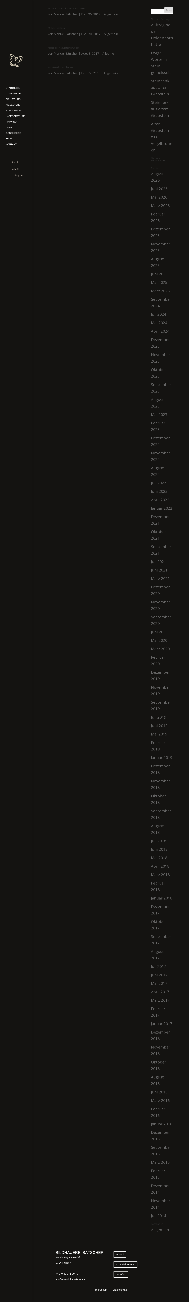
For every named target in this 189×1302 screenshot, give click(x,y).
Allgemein (111, 14)
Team (9, 138)
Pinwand (11, 121)
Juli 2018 (158, 840)
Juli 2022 (158, 482)
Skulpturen (13, 99)
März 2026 (160, 205)
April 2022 (160, 499)
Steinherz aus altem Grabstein (160, 109)
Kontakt (11, 144)
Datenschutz (119, 1290)
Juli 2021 (158, 561)
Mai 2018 (159, 857)
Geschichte (13, 133)
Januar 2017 (161, 1023)
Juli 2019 (158, 717)
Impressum (100, 1290)
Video (9, 127)
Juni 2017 (159, 974)
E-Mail (15, 168)
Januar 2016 (161, 1123)
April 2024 (160, 331)
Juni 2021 (159, 570)
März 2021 (160, 578)
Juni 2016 (159, 1092)
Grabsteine (13, 93)
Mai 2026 (159, 197)
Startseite (13, 88)
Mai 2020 (159, 640)
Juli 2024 (158, 314)
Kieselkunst (14, 105)
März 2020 (160, 648)
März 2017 (160, 1000)
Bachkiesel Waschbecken (61, 67)
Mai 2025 (159, 282)
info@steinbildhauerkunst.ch (70, 1279)
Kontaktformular (125, 1264)
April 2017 (160, 991)
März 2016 (160, 1100)
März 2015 (160, 1162)
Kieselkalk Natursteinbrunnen (63, 47)
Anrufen (120, 1274)
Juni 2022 (159, 491)
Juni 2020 (159, 631)
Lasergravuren (16, 116)
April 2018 (160, 866)
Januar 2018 (161, 898)
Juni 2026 (159, 188)
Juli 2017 (158, 966)
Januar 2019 (161, 757)
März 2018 (160, 874)
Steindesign (13, 110)
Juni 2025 (159, 274)
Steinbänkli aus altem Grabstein (161, 87)
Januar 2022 (161, 508)
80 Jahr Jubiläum (57, 28)
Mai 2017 (159, 983)
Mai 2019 (159, 734)
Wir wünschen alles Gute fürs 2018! (66, 8)
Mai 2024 (159, 322)
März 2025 (160, 290)
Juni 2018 (159, 849)
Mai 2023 (159, 414)
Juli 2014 (158, 1215)
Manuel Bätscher (66, 14)
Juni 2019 (159, 725)
